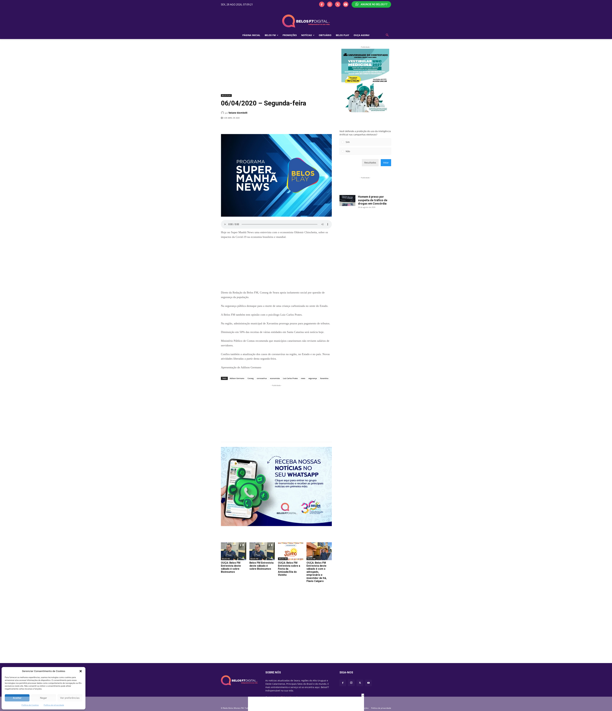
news (303, 378)
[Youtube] (345, 4)
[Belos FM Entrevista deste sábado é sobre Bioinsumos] (262, 551)
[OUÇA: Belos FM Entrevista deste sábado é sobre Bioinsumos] (233, 551)
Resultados (370, 162)
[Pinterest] (265, 126)
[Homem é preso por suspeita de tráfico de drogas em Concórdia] (347, 200)
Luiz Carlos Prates (290, 378)
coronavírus (262, 378)
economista (275, 378)
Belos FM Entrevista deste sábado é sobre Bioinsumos (261, 565)
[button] (80, 671)
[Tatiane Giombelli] (223, 112)
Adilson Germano (237, 378)
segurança (312, 378)
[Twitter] (337, 4)
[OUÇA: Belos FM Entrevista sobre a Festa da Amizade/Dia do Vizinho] (290, 551)
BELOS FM (226, 559)
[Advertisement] (276, 69)
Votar (386, 162)
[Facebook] (321, 4)
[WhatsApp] (273, 126)
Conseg (251, 378)
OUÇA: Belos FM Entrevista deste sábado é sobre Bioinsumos (231, 567)
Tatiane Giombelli (237, 112)
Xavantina (324, 378)
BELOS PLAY (226, 95)
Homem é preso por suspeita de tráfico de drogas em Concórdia (372, 200)
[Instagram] (329, 4)
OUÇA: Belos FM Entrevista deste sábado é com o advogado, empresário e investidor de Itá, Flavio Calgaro (316, 572)
